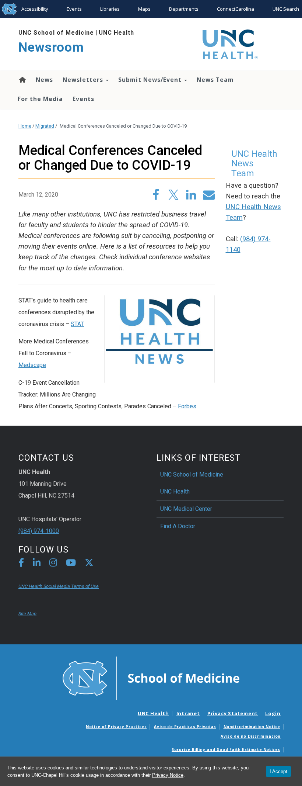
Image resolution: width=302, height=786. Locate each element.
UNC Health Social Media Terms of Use (58, 586)
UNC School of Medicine (56, 32)
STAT (77, 324)
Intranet (188, 713)
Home (22, 80)
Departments (184, 9)
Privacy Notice (167, 775)
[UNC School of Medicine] (151, 678)
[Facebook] (21, 563)
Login (273, 713)
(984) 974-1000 (38, 530)
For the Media (40, 99)
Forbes (187, 406)
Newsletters (84, 80)
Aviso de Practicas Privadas (185, 726)
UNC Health (116, 32)
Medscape (32, 364)
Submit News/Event (150, 80)
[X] (89, 563)
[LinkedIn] (37, 563)
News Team (215, 80)
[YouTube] (71, 563)
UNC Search (286, 9)
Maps (144, 9)
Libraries (110, 9)
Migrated (44, 126)
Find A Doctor (177, 526)
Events (74, 9)
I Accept (278, 771)
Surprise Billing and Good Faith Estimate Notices (226, 749)
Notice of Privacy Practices (116, 726)
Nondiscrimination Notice (252, 726)
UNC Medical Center (186, 508)
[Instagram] (53, 563)
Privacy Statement (232, 713)
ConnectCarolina (235, 9)
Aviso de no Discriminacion (251, 736)
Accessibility (34, 9)
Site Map (27, 613)
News (44, 80)
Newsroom (51, 47)
